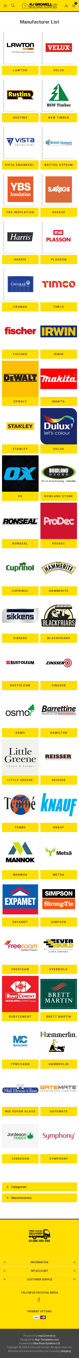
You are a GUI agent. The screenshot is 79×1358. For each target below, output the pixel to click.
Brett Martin (58, 1016)
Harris (20, 259)
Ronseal (20, 543)
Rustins (20, 117)
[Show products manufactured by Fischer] (20, 331)
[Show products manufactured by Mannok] (20, 852)
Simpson (58, 922)
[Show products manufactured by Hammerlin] (58, 1041)
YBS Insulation (20, 212)
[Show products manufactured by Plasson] (58, 237)
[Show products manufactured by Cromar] (20, 284)
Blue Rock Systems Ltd (46, 1343)
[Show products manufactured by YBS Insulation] (20, 189)
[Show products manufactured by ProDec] (58, 521)
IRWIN (59, 354)
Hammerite (59, 591)
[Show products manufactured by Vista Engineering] (20, 142)
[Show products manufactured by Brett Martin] (58, 994)
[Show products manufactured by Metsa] (58, 852)
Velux (58, 70)
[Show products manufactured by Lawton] (20, 47)
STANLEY (20, 449)
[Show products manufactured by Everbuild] (58, 946)
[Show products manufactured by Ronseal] (20, 521)
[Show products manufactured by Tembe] (20, 804)
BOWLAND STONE (58, 496)
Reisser (59, 780)
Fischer (20, 354)
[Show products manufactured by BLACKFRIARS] (58, 615)
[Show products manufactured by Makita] (58, 379)
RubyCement (20, 1016)
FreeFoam (20, 969)
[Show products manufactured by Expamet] (20, 899)
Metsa (58, 874)
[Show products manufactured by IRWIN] (58, 331)
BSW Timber (58, 117)
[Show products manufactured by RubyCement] (20, 994)
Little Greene (20, 780)
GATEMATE (59, 1111)
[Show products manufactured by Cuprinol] (20, 568)
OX (20, 496)
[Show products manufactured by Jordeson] (20, 1136)
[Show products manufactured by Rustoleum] (20, 663)
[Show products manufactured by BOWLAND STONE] (58, 473)
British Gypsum (58, 165)
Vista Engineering (21, 165)
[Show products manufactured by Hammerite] (58, 568)
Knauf (58, 827)
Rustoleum (20, 685)
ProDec (58, 543)
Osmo (20, 732)
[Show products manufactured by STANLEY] (20, 426)
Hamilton (58, 732)
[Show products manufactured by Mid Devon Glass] (20, 1089)
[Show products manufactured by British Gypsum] (58, 142)
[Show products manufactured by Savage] (58, 189)
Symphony (58, 1158)
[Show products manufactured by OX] (20, 473)
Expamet (20, 922)
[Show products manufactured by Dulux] (58, 426)
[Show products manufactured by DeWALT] (20, 379)
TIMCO (58, 306)
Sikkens (20, 638)
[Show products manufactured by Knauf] (58, 804)
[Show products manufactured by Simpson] (58, 899)
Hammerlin (59, 1064)
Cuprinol (20, 591)
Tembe (20, 827)
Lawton (20, 70)
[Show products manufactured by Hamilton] (58, 710)
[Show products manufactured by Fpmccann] (20, 1041)
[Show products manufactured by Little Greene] (20, 757)
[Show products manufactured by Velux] (58, 47)
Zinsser (59, 685)
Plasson (59, 259)
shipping (66, 1351)
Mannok (20, 874)
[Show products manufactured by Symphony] (58, 1136)
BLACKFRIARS (58, 638)
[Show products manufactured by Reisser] (58, 757)
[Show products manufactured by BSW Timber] (58, 95)
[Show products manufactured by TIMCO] (58, 284)
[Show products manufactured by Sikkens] (20, 615)
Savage (58, 212)
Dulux (58, 449)
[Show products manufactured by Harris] (20, 237)
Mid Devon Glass (20, 1111)
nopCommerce (46, 1335)
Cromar (20, 306)
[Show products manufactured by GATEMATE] (58, 1089)
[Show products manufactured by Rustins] (20, 95)
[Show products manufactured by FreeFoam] (20, 946)
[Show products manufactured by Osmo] (20, 710)
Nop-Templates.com (47, 1339)
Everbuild (59, 969)
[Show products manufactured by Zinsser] (58, 663)
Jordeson (20, 1158)
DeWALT (20, 401)
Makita (58, 401)
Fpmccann (20, 1064)
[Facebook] (39, 1300)
